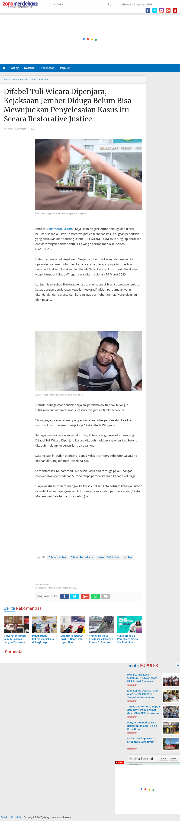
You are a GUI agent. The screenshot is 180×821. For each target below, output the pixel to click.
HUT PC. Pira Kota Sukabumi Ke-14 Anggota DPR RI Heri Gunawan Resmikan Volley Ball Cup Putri (142, 681)
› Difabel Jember (19, 79)
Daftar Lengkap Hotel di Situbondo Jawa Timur (141, 740)
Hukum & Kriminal (108, 557)
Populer (65, 67)
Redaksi (5, 817)
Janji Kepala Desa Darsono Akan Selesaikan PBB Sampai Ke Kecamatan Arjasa (143, 695)
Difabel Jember (57, 557)
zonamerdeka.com (60, 229)
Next (173, 758)
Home (7, 79)
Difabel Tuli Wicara (82, 557)
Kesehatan (48, 67)
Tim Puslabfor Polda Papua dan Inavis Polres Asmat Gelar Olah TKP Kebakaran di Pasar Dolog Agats (143, 711)
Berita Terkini (141, 758)
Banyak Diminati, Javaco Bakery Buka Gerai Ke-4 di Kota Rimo (142, 726)
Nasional (29, 67)
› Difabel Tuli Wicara (38, 79)
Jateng (15, 67)
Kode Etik (16, 817)
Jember (128, 557)
